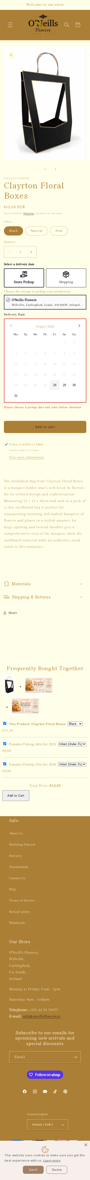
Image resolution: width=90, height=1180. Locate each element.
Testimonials (19, 867)
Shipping (28, 213)
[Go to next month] (79, 325)
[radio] (45, 302)
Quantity (10, 242)
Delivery (15, 856)
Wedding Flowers (22, 845)
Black (13, 231)
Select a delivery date (19, 264)
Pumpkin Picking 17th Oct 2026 (32, 764)
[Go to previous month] (11, 325)
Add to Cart (15, 795)
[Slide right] (56, 169)
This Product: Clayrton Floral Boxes (37, 724)
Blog (12, 889)
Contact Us (17, 878)
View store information (26, 457)
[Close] (86, 1145)
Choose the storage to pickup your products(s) (37, 291)
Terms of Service (22, 900)
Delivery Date (14, 314)
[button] (10, 24)
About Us (16, 833)
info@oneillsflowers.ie (41, 1016)
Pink (59, 231)
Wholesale (17, 923)
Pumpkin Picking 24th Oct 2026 (32, 744)
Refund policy (19, 912)
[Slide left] (34, 169)
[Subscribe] (75, 1057)
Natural (37, 231)
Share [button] (13, 613)
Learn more (52, 1160)
